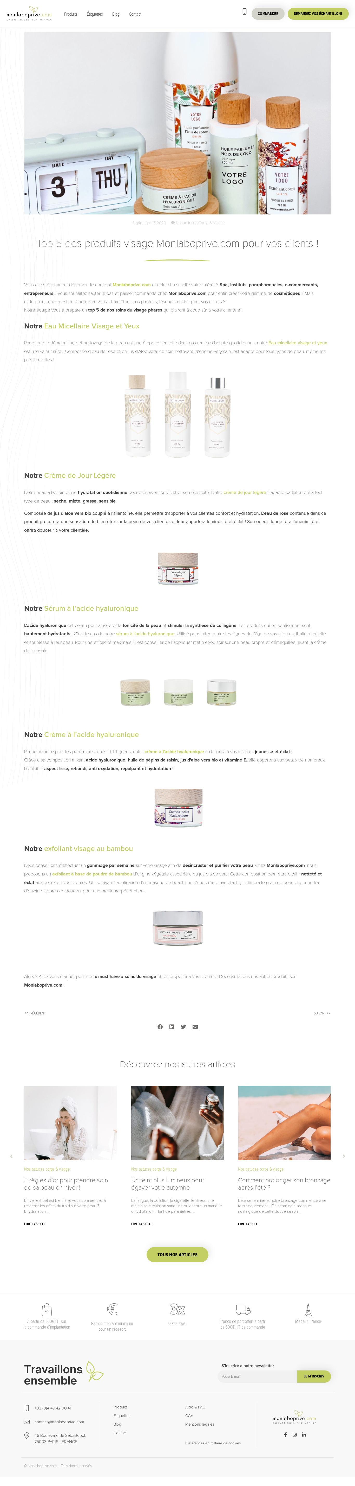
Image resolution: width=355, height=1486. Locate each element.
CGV (189, 1416)
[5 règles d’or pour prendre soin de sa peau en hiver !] (70, 1123)
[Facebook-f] (285, 1434)
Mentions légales (199, 1424)
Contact (135, 14)
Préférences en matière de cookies (213, 1443)
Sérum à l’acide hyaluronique (91, 608)
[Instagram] (294, 1434)
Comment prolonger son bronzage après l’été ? (284, 1184)
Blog (116, 14)
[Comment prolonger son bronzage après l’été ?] (284, 1123)
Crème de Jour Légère (80, 475)
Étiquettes (95, 14)
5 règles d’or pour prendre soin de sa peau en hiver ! (66, 1184)
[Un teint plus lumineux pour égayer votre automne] (177, 1123)
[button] (160, 1027)
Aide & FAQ (195, 1407)
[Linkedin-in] (304, 1434)
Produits (70, 14)
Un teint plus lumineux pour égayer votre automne (167, 1184)
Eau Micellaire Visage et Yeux (92, 326)
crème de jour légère (244, 492)
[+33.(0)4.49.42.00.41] (244, 11)
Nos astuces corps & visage (200, 222)
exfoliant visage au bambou (88, 848)
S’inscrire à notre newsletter (247, 1366)
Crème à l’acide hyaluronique (91, 734)
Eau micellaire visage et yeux (297, 342)
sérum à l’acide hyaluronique (145, 633)
